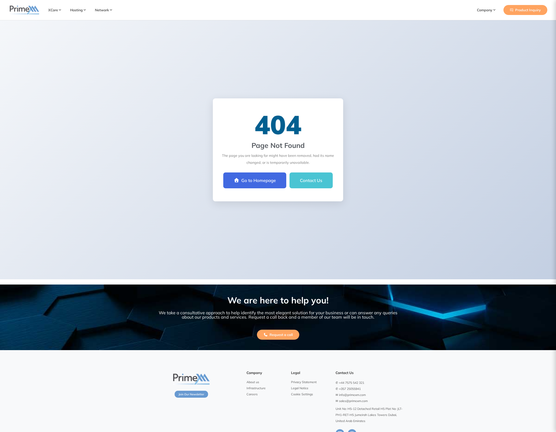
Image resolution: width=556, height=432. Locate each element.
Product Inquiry (528, 10)
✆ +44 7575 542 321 (350, 383)
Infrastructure (256, 388)
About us (253, 382)
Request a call (281, 335)
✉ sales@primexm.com (352, 401)
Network (102, 10)
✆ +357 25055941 (348, 389)
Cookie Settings (302, 394)
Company (484, 10)
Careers (252, 394)
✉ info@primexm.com (351, 395)
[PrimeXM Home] (24, 10)
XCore (53, 10)
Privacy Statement (304, 382)
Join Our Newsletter (191, 394)
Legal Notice (299, 388)
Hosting (76, 10)
